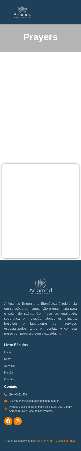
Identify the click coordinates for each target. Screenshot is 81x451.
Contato (9, 379)
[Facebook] (8, 421)
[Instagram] (18, 421)
